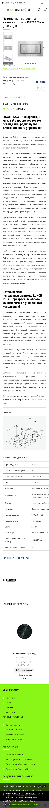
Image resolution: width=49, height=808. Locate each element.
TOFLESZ (11, 580)
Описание (8, 109)
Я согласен (40, 786)
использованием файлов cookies (20, 804)
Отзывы (20, 109)
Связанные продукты (16, 604)
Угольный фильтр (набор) (24, 653)
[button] (17, 48)
